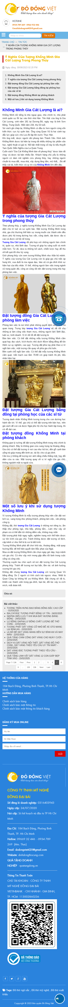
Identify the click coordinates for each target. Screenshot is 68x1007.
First (21, 662)
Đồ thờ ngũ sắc (21, 990)
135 (28, 667)
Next (41, 667)
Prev (29, 662)
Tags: (9, 990)
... (43, 662)
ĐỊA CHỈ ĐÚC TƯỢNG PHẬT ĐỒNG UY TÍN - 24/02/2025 (34, 613)
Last (48, 667)
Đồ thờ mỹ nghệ (40, 990)
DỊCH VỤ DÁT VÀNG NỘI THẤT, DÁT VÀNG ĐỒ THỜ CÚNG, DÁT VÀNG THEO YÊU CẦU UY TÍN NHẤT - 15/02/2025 (33, 645)
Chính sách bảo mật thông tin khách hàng (26, 708)
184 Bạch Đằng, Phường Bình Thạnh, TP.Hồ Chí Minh (29, 687)
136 (34, 667)
